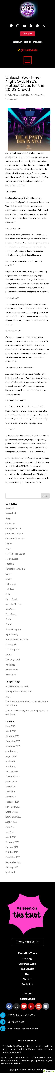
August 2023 (11, 821)
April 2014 (10, 872)
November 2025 (12, 746)
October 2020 (11, 852)
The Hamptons (12, 649)
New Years (10, 609)
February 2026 (12, 736)
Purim (8, 624)
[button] (27, 61)
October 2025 (11, 751)
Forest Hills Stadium (15, 568)
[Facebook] (11, 26)
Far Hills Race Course (15, 553)
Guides (8, 578)
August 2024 (11, 781)
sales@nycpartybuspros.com (27, 41)
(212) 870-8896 (29, 50)
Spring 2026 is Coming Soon (18, 691)
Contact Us (27, 984)
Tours (8, 654)
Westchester (11, 669)
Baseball (9, 508)
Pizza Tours (10, 614)
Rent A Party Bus (37, 95)
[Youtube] (24, 26)
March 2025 (10, 766)
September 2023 (13, 816)
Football (9, 563)
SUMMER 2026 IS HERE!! (17, 686)
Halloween (10, 583)
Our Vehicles (27, 968)
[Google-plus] (37, 26)
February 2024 (12, 801)
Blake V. (11, 95)
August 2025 (11, 756)
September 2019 (13, 862)
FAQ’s (8, 696)
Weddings (10, 664)
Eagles (8, 543)
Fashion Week (11, 558)
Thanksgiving (11, 644)
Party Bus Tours (27, 953)
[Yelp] (31, 26)
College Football (13, 528)
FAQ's (8, 548)
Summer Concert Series (16, 639)
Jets (7, 594)
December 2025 (12, 741)
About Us (27, 979)
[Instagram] (18, 26)
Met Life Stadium (13, 604)
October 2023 (11, 811)
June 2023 (10, 827)
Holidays (9, 588)
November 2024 (12, 776)
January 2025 (11, 771)
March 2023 (10, 837)
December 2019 (12, 857)
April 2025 (10, 761)
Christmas (10, 523)
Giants (8, 573)
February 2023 (12, 842)
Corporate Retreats (14, 538)
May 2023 (9, 831)
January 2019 (11, 867)
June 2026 (10, 726)
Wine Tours (10, 674)
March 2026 (10, 731)
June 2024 (10, 786)
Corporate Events (27, 963)
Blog (28, 95)
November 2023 (12, 806)
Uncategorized (11, 99)
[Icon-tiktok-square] (44, 26)
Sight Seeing (11, 634)
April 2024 (10, 791)
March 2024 (10, 796)
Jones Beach (11, 599)
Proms (8, 619)
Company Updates (14, 533)
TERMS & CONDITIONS (26, 942)
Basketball (10, 513)
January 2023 (11, 847)
